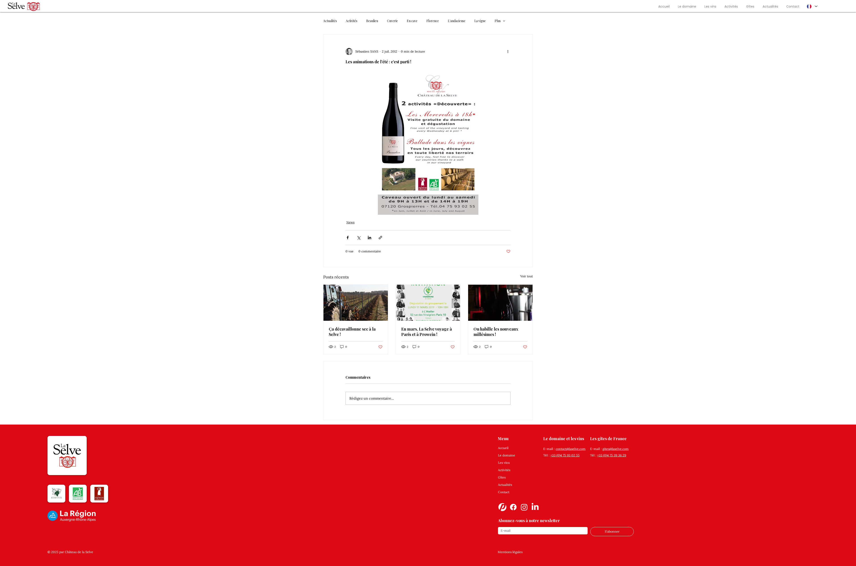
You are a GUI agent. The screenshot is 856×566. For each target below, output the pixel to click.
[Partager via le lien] (380, 237)
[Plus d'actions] (507, 51)
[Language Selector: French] (811, 6)
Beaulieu (372, 21)
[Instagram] (524, 507)
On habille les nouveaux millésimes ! (495, 331)
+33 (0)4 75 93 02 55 (565, 455)
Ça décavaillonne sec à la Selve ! (352, 331)
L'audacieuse (456, 21)
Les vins (504, 463)
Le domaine (506, 455)
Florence (432, 21)
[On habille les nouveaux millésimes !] (500, 303)
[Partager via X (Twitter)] (358, 237)
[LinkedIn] (535, 507)
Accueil (503, 448)
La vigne (480, 21)
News (350, 222)
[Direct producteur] (502, 507)
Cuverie (392, 21)
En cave (412, 21)
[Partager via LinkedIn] (369, 237)
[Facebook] (513, 507)
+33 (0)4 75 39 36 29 (611, 455)
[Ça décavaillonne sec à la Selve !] (355, 303)
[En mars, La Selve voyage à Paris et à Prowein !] (428, 303)
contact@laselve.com (571, 449)
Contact (503, 492)
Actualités (330, 21)
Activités (351, 21)
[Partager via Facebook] (348, 237)
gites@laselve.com (616, 449)
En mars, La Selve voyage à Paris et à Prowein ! (426, 331)
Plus (498, 21)
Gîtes (502, 477)
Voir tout (526, 276)
